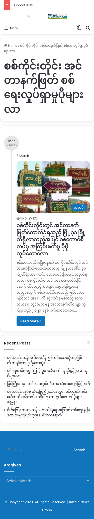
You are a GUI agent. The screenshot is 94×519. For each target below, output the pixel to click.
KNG (23, 218)
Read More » (30, 321)
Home (12, 46)
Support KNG (23, 5)
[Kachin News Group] (47, 16)
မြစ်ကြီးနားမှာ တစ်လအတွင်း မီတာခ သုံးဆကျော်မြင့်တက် (48, 384)
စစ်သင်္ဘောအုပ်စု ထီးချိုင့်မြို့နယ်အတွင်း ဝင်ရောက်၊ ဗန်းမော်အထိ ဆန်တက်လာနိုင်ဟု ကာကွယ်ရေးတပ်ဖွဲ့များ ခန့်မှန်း (47, 397)
